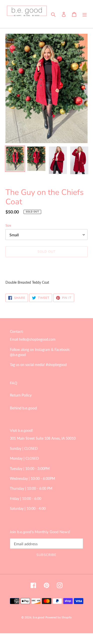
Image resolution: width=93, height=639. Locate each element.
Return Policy (21, 395)
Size (8, 225)
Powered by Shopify (58, 617)
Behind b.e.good (23, 408)
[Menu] (84, 14)
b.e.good (38, 617)
